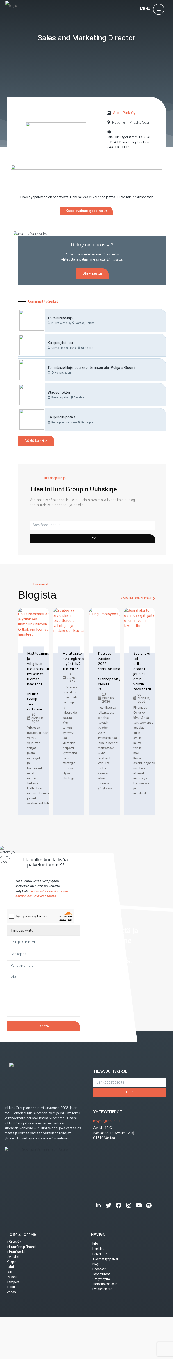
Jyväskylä (13, 1256)
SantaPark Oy (124, 113)
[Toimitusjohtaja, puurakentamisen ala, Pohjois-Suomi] (31, 370)
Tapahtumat (101, 1274)
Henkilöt (98, 1249)
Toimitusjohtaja (60, 318)
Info (95, 1243)
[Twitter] (108, 1205)
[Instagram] (129, 1205)
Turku (11, 1287)
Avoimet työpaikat (105, 1259)
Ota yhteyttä (101, 1279)
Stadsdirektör (59, 392)
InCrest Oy (14, 1241)
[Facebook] (119, 1205)
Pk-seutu (13, 1277)
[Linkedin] (98, 1205)
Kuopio (11, 1262)
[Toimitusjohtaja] (31, 320)
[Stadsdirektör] (31, 395)
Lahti (10, 1267)
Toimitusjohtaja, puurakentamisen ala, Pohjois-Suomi (91, 367)
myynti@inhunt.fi (106, 1121)
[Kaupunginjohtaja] (31, 345)
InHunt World (16, 1251)
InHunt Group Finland (21, 1247)
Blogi (95, 1264)
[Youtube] (139, 1205)
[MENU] (158, 9)
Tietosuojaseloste (104, 1284)
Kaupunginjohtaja (61, 343)
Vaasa (11, 1292)
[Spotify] (149, 1205)
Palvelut (98, 1254)
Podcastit (99, 1269)
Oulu (10, 1272)
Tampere (13, 1282)
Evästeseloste (102, 1289)
